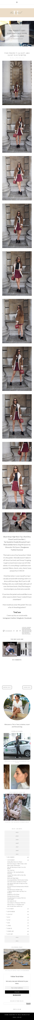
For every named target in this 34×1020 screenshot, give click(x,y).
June (8, 920)
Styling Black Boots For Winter (14, 862)
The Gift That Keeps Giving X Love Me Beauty (16, 867)
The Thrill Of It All (11, 901)
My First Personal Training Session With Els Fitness (17, 887)
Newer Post (7, 687)
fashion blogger (26, 628)
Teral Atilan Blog (26, 633)
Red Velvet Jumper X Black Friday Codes (17, 863)
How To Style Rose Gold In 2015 (14, 906)
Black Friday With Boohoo (13, 865)
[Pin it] (20, 631)
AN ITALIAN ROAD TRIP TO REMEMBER (17, 970)
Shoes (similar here (10, 545)
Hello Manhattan (24, 1014)
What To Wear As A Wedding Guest (15, 904)
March (9, 928)
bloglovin (20, 618)
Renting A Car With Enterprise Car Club (17, 762)
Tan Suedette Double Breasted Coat (16, 542)
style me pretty (25, 632)
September (11, 911)
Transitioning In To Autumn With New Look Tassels (16, 898)
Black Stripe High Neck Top (13, 537)
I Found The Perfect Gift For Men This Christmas (16, 875)
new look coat (25, 630)
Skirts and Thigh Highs (12, 878)
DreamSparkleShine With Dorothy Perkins (17, 880)
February (10, 931)
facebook (28, 618)
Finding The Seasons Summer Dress (17, 822)
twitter (13, 618)
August (9, 914)
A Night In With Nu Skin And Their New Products (16, 892)
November (10, 860)
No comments (8, 630)
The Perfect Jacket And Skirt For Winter (17, 881)
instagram (6, 618)
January (10, 934)
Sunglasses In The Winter (13, 894)
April (9, 925)
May (8, 923)
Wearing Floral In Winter (13, 896)
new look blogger (26, 629)
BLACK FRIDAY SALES (17, 33)
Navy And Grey (10, 870)
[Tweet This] (17, 631)
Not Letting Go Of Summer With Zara (16, 902)
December (10, 857)
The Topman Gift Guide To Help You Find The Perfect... (17, 884)
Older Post (27, 687)
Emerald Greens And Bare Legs (14, 889)
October (10, 908)
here (18, 599)
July (8, 917)
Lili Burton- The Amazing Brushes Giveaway (15, 872)
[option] (17, 33)
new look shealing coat (26, 631)
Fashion (29, 627)
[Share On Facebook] (14, 631)
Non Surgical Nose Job (17, 792)
